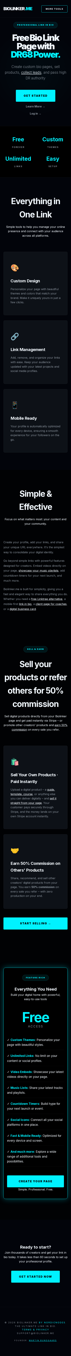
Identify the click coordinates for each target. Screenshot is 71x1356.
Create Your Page (35, 1181)
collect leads (31, 72)
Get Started (36, 95)
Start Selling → (35, 923)
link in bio (25, 604)
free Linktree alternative (46, 599)
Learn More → (35, 106)
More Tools (54, 9)
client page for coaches (51, 604)
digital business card (23, 609)
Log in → (35, 113)
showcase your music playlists (38, 570)
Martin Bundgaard (43, 1340)
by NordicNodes (52, 1322)
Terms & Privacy (35, 1329)
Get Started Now (35, 1276)
